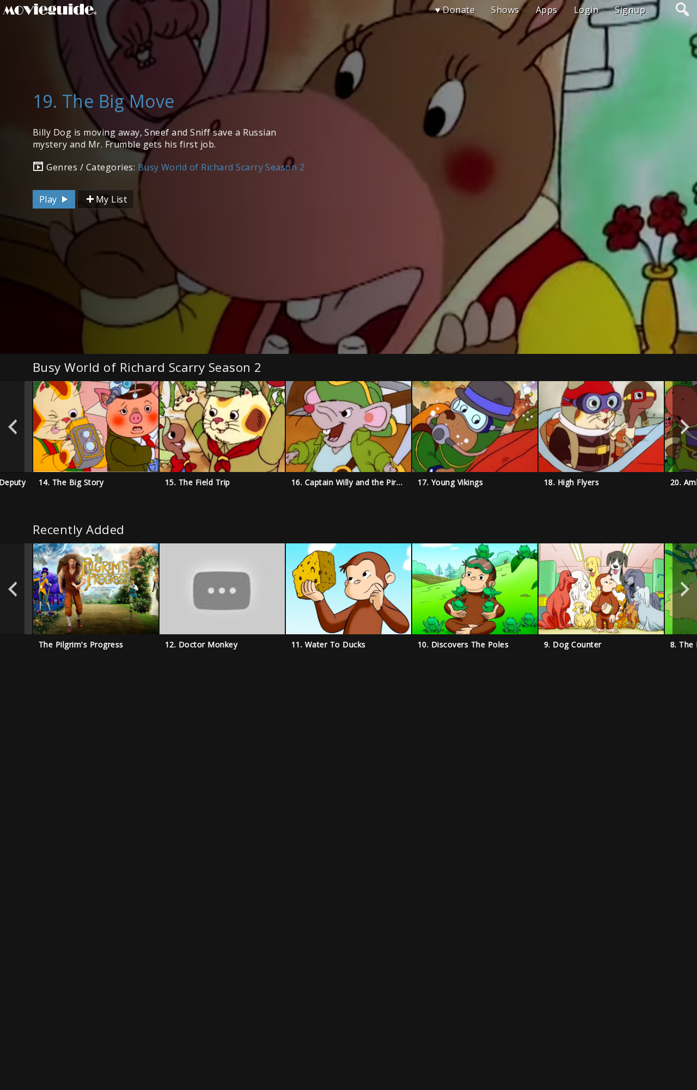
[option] (95, 426)
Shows (505, 10)
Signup (630, 10)
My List (111, 199)
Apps (547, 10)
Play (49, 199)
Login (586, 10)
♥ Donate (455, 10)
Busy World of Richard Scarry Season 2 (221, 167)
